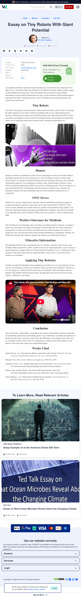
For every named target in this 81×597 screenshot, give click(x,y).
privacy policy (33, 589)
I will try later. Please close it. (40, 335)
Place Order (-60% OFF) (40, 329)
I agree (54, 588)
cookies (42, 589)
